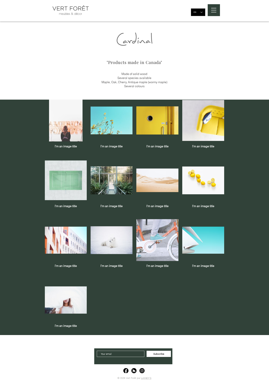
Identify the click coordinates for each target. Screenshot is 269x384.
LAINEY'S (146, 378)
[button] (213, 10)
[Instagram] (142, 370)
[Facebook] (125, 370)
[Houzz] (134, 370)
